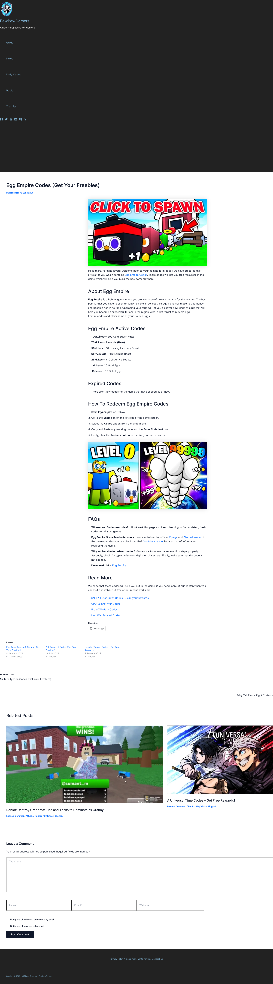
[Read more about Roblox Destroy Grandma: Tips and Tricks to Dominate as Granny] (84, 802)
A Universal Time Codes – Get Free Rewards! (201, 800)
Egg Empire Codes (136, 274)
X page (173, 537)
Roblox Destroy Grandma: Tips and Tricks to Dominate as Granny (55, 810)
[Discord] (20, 119)
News (9, 58)
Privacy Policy (116, 959)
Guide (9, 42)
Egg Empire (119, 565)
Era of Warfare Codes (104, 609)
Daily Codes (13, 74)
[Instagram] (10, 119)
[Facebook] (1, 119)
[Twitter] (6, 119)
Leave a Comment (15, 816)
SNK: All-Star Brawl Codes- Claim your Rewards (120, 598)
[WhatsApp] (25, 119)
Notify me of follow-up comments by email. (32, 919)
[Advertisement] (98, 148)
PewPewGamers (15, 21)
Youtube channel (153, 541)
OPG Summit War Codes (105, 603)
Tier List (11, 106)
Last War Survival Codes (106, 615)
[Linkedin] (15, 119)
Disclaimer (130, 959)
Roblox (10, 90)
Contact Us (157, 959)
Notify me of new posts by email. (27, 926)
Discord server (192, 537)
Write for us (144, 959)
